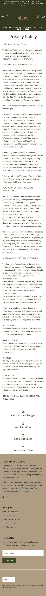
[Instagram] (7, 497)
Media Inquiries (8, 523)
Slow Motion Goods (14, 585)
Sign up (9, 560)
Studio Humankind (10, 587)
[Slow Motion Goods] (23, 16)
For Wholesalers (8, 527)
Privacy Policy (8, 515)
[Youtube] (3, 497)
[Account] (38, 16)
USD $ (7, 579)
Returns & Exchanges (11, 519)
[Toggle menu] (2, 16)
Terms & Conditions (10, 512)
